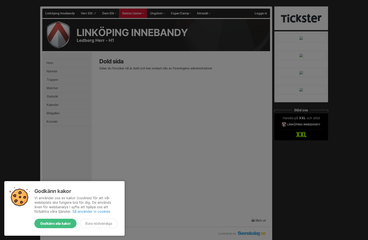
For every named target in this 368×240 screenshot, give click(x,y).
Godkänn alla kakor (55, 223)
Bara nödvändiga (99, 223)
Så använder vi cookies (91, 211)
